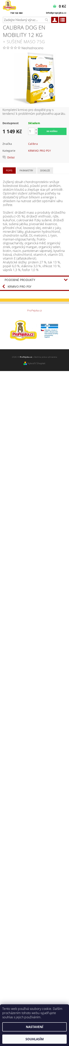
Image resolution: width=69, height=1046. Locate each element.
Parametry (26, 170)
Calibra (33, 144)
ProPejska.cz (34, 310)
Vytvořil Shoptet (36, 363)
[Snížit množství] (36, 133)
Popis (9, 170)
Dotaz (11, 157)
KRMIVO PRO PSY (39, 150)
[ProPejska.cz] (9, 5)
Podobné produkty (20, 280)
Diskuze (45, 170)
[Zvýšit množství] (36, 129)
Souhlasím (34, 1039)
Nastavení (34, 1027)
